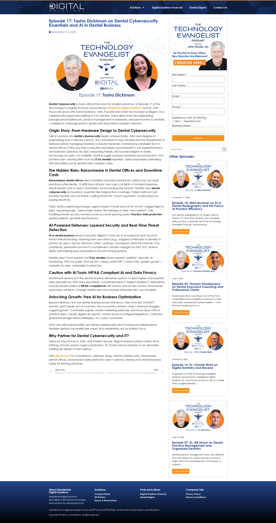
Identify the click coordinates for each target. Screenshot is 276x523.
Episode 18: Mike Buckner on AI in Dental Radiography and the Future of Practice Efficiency (197, 206)
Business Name (181, 125)
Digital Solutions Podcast (167, 7)
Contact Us (220, 7)
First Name (179, 74)
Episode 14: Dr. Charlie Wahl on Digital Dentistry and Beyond (195, 366)
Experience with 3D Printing (189, 117)
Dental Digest (197, 7)
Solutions (135, 7)
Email (176, 96)
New (177, 121)
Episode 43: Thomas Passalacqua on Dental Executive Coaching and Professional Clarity (197, 287)
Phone (176, 107)
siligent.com (62, 355)
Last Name (179, 85)
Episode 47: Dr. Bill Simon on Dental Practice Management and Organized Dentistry (197, 445)
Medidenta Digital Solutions (124, 107)
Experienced (192, 121)
